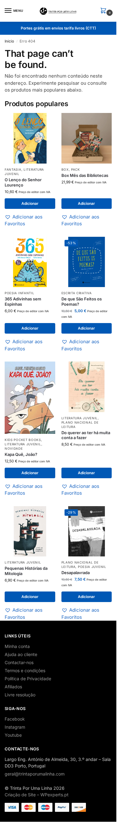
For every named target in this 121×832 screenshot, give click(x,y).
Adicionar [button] (29, 203)
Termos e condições (25, 670)
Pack (75, 169)
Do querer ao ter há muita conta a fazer (85, 435)
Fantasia (13, 169)
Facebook (15, 719)
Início (9, 41)
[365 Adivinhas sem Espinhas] (30, 262)
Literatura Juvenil (23, 444)
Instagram (15, 727)
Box (65, 169)
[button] (104, 11)
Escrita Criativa (76, 293)
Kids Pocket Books (23, 440)
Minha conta (17, 646)
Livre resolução (20, 694)
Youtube (13, 735)
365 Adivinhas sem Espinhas (23, 301)
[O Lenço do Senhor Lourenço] (30, 138)
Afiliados (13, 686)
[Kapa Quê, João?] (30, 398)
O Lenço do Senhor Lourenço (23, 182)
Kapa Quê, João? (21, 454)
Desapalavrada (75, 572)
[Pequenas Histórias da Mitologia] (30, 531)
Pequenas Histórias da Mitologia (26, 571)
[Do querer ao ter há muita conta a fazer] (86, 387)
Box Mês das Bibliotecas (84, 175)
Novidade (14, 448)
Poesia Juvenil (92, 567)
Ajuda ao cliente (21, 654)
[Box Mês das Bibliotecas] (86, 138)
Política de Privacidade (28, 678)
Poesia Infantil (19, 293)
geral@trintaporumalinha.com (35, 773)
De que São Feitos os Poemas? (81, 301)
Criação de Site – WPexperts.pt (37, 794)
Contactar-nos (19, 662)
